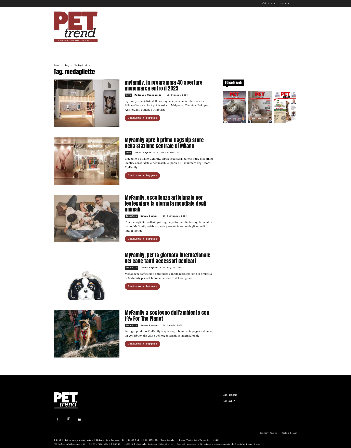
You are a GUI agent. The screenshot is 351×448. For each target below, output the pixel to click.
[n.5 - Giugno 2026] (260, 108)
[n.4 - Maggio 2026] (285, 108)
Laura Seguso (143, 152)
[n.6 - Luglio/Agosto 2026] (234, 108)
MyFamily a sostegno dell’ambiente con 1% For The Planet (167, 315)
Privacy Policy (268, 433)
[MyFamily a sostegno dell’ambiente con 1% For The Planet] (86, 334)
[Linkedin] (80, 419)
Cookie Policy (289, 433)
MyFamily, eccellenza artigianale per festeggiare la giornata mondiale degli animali (165, 203)
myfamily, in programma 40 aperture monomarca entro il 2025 (164, 85)
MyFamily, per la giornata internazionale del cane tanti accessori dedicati (167, 258)
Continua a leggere (142, 118)
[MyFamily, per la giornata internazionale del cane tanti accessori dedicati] (86, 276)
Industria (131, 216)
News (128, 95)
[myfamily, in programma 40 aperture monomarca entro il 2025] (86, 103)
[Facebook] (58, 419)
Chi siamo (268, 3)
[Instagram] (69, 419)
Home (56, 65)
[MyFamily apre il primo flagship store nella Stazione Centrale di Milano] (86, 161)
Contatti (285, 3)
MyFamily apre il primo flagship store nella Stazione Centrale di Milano (164, 143)
